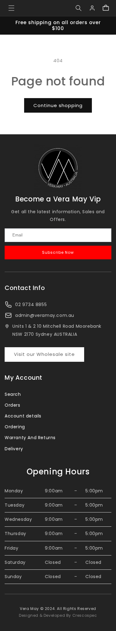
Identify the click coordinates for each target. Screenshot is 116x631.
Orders (12, 405)
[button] (11, 8)
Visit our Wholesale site (44, 354)
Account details (23, 416)
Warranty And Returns (30, 437)
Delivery (14, 449)
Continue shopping (58, 105)
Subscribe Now (58, 252)
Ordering (15, 427)
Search (13, 394)
